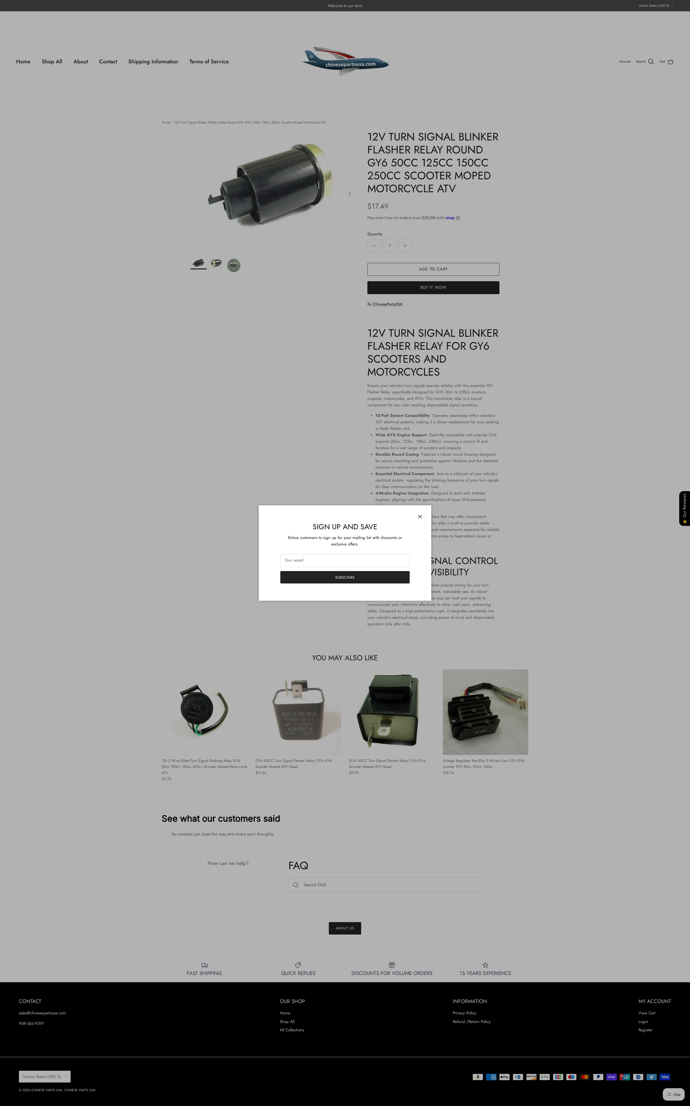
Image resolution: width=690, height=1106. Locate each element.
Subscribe (344, 577)
